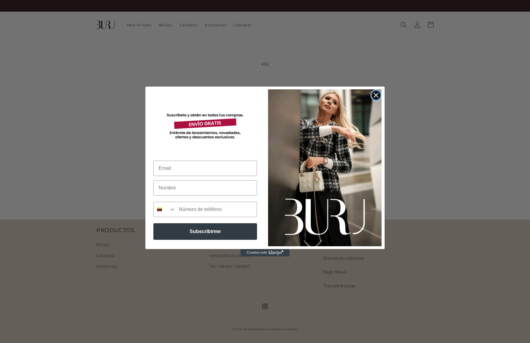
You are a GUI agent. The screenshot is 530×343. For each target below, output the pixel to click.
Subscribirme (205, 231)
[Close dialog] (376, 95)
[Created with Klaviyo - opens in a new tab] (265, 252)
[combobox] (165, 209)
